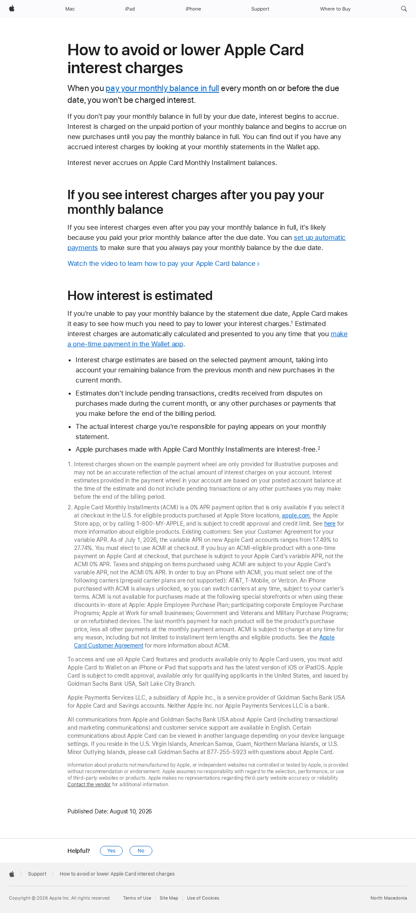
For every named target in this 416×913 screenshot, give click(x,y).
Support (37, 874)
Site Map (169, 898)
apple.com (296, 515)
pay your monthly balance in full (162, 88)
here (330, 523)
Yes (111, 851)
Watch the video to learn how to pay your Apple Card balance (161, 263)
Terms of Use (137, 898)
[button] (404, 9)
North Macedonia (388, 898)
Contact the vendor (89, 784)
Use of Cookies (203, 898)
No (141, 851)
